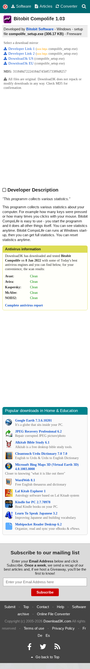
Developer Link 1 (22, 49)
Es (48, 635)
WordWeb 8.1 (25, 480)
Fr (84, 628)
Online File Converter (53, 614)
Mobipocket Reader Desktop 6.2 (38, 524)
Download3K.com (57, 621)
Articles (46, 6)
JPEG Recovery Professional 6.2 (38, 431)
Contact (43, 607)
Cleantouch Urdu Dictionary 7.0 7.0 (41, 453)
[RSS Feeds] (57, 648)
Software (23, 6)
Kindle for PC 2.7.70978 (32, 502)
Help (60, 607)
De (40, 635)
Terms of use (34, 628)
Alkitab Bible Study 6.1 (32, 442)
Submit (9, 607)
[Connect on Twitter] (43, 648)
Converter (68, 6)
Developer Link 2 (22, 53)
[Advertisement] (45, 138)
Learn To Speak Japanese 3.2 (36, 513)
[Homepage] (5, 6)
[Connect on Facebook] (29, 648)
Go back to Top (47, 657)
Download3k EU (21, 63)
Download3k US (21, 58)
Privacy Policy (63, 628)
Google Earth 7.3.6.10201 (33, 420)
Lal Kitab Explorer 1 (30, 491)
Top (26, 607)
